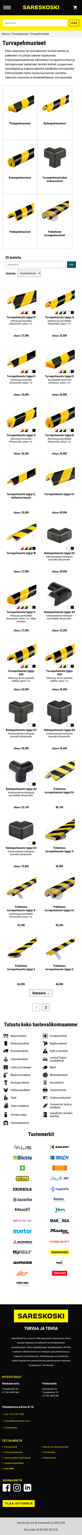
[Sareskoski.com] (41, 1322)
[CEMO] (59, 1168)
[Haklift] (59, 1189)
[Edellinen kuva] (9, 300)
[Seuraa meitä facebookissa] (6, 1487)
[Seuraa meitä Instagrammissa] (17, 1487)
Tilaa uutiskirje (18, 1503)
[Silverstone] (22, 1262)
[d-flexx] (22, 1178)
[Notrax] (22, 1252)
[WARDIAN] (22, 1283)
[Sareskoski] (59, 1252)
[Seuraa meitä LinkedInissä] (27, 1487)
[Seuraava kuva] (32, 300)
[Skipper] (59, 1262)
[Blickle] (22, 1157)
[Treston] (59, 1273)
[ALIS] (22, 1147)
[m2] (22, 1220)
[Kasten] (59, 1199)
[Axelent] (59, 1147)
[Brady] (59, 1157)
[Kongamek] (59, 1210)
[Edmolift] (59, 1178)
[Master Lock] (59, 1231)
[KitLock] (22, 1210)
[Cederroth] (22, 1168)
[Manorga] (59, 1220)
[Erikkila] (22, 1189)
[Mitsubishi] (22, 1241)
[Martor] (22, 1231)
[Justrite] (22, 1199)
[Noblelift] (59, 1241)
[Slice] (22, 1273)
